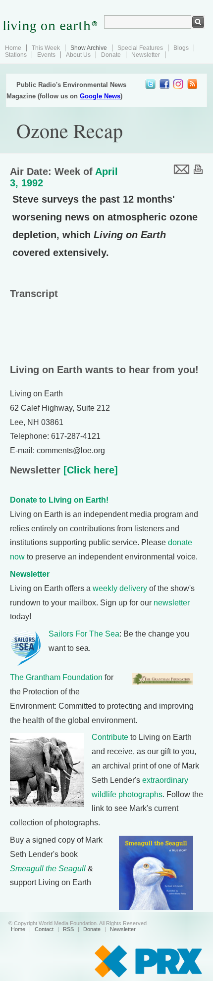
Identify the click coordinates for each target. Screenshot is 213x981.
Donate (111, 54)
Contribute (110, 737)
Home (13, 47)
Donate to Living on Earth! (59, 500)
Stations (16, 54)
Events (46, 54)
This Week (46, 47)
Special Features (140, 47)
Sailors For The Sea (84, 634)
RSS (68, 929)
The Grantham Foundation (56, 677)
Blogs (181, 47)
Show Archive (88, 47)
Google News (100, 96)
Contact (44, 929)
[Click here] (89, 470)
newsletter (172, 602)
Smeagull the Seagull (48, 868)
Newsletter (145, 54)
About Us (78, 54)
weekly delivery (120, 588)
